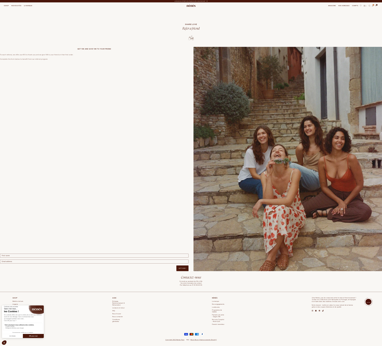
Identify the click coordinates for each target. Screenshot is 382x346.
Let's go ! (182, 268)
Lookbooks (216, 307)
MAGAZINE (332, 5)
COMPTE (355, 5)
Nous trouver (116, 314)
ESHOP (6, 5)
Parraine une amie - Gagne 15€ (218, 315)
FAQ (113, 311)
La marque (215, 301)
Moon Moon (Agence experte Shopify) (204, 340)
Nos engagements (218, 304)
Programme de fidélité (217, 311)
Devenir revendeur (218, 324)
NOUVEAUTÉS (16, 5)
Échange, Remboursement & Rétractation (118, 303)
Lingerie (15, 304)
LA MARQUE (28, 5)
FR (364, 5)
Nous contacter (117, 316)
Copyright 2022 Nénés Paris (174, 340)
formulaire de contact (194, 283)
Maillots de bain (18, 301)
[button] (369, 5)
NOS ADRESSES (343, 5)
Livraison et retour (118, 308)
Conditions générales (116, 320)
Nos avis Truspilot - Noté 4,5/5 (218, 320)
